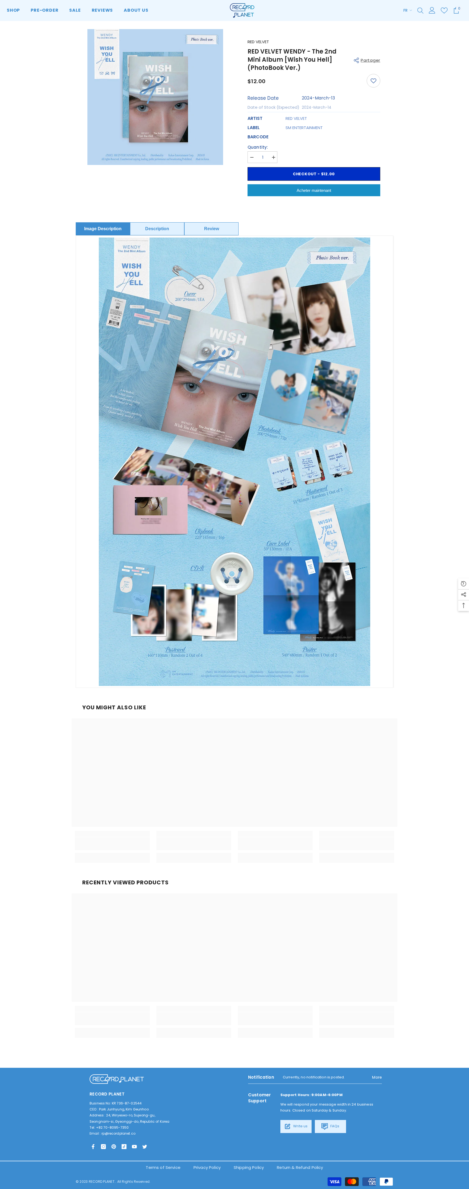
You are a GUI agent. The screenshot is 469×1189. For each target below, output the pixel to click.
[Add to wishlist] (373, 81)
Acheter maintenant (314, 190)
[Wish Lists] (444, 10)
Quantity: (258, 147)
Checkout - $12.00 (314, 174)
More (377, 1077)
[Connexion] (432, 10)
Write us (300, 1126)
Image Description (103, 228)
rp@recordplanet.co (118, 1133)
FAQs (334, 1126)
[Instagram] (103, 1146)
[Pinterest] (113, 1146)
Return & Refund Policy (300, 1167)
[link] (112, 843)
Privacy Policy (207, 1167)
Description (157, 228)
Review (211, 228)
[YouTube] (134, 1146)
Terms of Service (163, 1167)
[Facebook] (93, 1146)
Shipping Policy (249, 1167)
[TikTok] (124, 1146)
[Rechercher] (420, 10)
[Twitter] (144, 1146)
